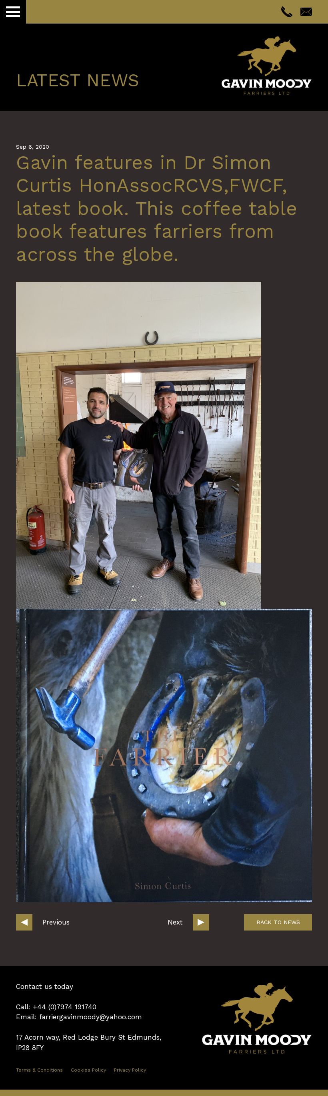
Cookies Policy (88, 1070)
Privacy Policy (130, 1070)
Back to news (278, 922)
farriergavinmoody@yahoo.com (90, 1017)
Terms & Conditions (39, 1070)
